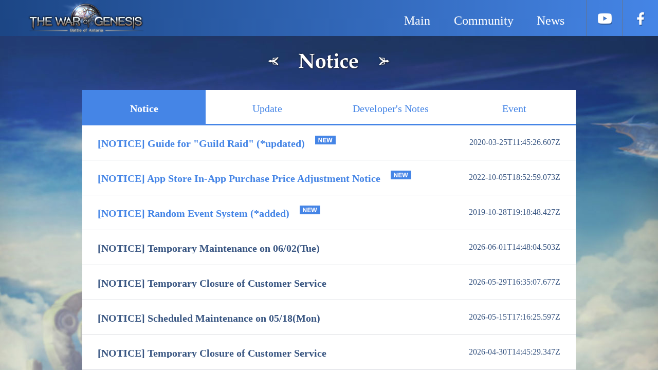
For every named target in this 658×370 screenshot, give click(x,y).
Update (267, 108)
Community (484, 20)
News (550, 20)
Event (514, 108)
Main (417, 20)
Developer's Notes (391, 108)
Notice (144, 108)
